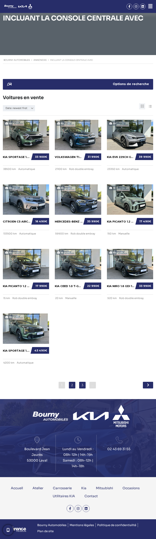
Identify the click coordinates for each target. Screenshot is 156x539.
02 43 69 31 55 (119, 449)
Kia (83, 488)
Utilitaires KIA (64, 496)
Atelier (38, 488)
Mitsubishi (104, 488)
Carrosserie (62, 488)
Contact (91, 496)
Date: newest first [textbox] (16, 108)
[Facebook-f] (129, 6)
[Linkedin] (143, 6)
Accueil (17, 488)
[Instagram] (136, 6)
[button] (150, 6)
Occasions (131, 488)
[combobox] (19, 108)
